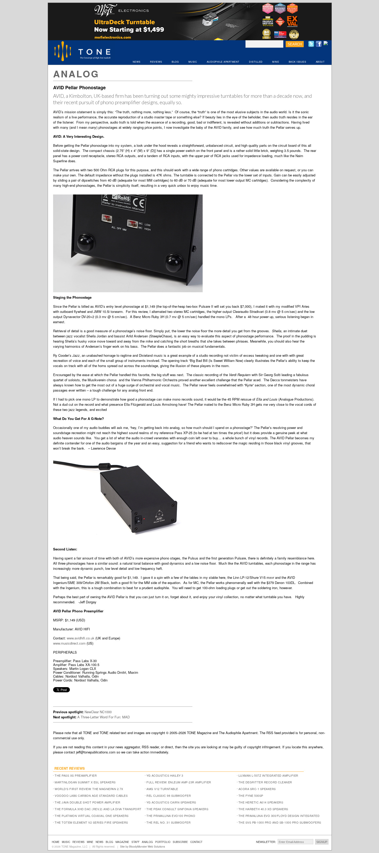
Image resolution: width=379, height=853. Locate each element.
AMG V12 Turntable (162, 789)
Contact (196, 842)
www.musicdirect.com (69, 643)
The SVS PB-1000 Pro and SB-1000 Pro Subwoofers (279, 822)
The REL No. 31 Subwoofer (168, 822)
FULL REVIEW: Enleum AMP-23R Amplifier (178, 782)
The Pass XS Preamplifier (76, 775)
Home (56, 842)
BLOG (175, 61)
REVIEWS (156, 61)
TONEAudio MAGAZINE (83, 51)
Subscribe (180, 842)
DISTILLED (256, 61)
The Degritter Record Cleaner (265, 782)
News (99, 842)
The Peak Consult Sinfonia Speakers (177, 809)
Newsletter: (266, 842)
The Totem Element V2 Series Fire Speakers (91, 822)
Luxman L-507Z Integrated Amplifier (268, 775)
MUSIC (192, 61)
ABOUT (320, 61)
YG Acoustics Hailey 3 (164, 775)
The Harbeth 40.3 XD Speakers (263, 809)
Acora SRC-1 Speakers (257, 789)
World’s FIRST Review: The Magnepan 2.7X (89, 789)
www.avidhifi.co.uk (80, 638)
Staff (135, 842)
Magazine (122, 842)
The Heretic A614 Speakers (260, 802)
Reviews (78, 842)
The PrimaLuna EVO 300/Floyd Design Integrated (279, 816)
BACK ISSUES (297, 61)
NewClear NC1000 (98, 711)
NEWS (137, 61)
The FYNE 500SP (250, 795)
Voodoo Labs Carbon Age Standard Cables (91, 795)
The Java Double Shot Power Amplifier (87, 802)
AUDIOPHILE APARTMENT (223, 61)
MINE (275, 61)
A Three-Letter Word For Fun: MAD (103, 716)
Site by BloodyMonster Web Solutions (142, 846)
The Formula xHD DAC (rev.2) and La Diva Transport (98, 809)
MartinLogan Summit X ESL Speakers (85, 782)
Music (66, 842)
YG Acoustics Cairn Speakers (171, 802)
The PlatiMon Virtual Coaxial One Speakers (92, 816)
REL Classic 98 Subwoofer (168, 795)
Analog (76, 73)
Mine (90, 842)
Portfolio (162, 842)
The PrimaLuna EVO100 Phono (170, 816)
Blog (109, 842)
